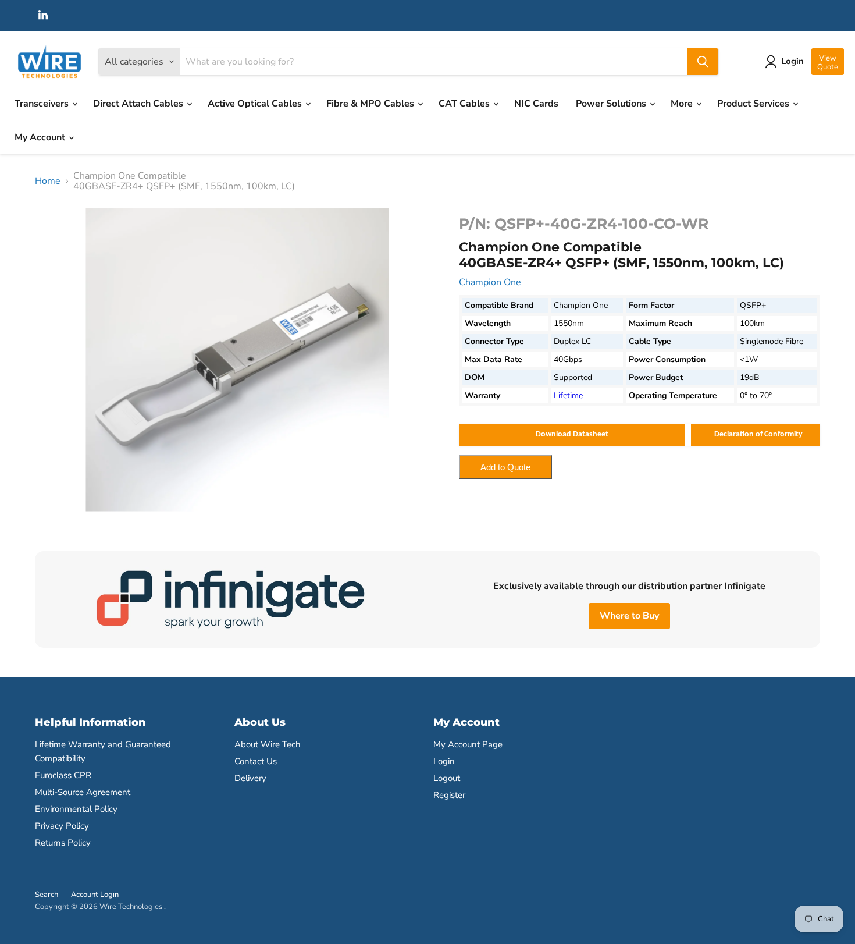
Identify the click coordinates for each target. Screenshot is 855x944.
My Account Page (468, 744)
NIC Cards (536, 103)
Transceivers (43, 103)
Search (46, 894)
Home (47, 181)
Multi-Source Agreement (82, 792)
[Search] (702, 61)
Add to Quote (505, 467)
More (683, 103)
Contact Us (255, 761)
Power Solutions (612, 103)
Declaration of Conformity (758, 434)
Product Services (754, 103)
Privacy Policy (62, 826)
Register (449, 795)
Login (444, 761)
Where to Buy (629, 615)
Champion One (490, 282)
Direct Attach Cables (139, 103)
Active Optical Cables (256, 103)
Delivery (250, 778)
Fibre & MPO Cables (371, 103)
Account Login (95, 894)
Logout (446, 778)
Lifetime (568, 395)
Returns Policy (63, 843)
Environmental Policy (76, 809)
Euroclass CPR (63, 775)
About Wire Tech (267, 744)
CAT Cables (465, 103)
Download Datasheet (572, 434)
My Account (41, 137)
